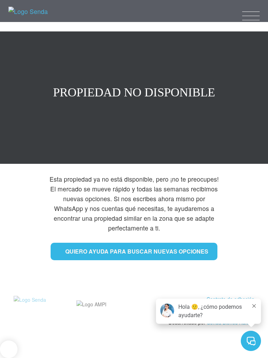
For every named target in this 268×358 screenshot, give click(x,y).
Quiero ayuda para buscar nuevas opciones (136, 251)
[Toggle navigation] (251, 14)
